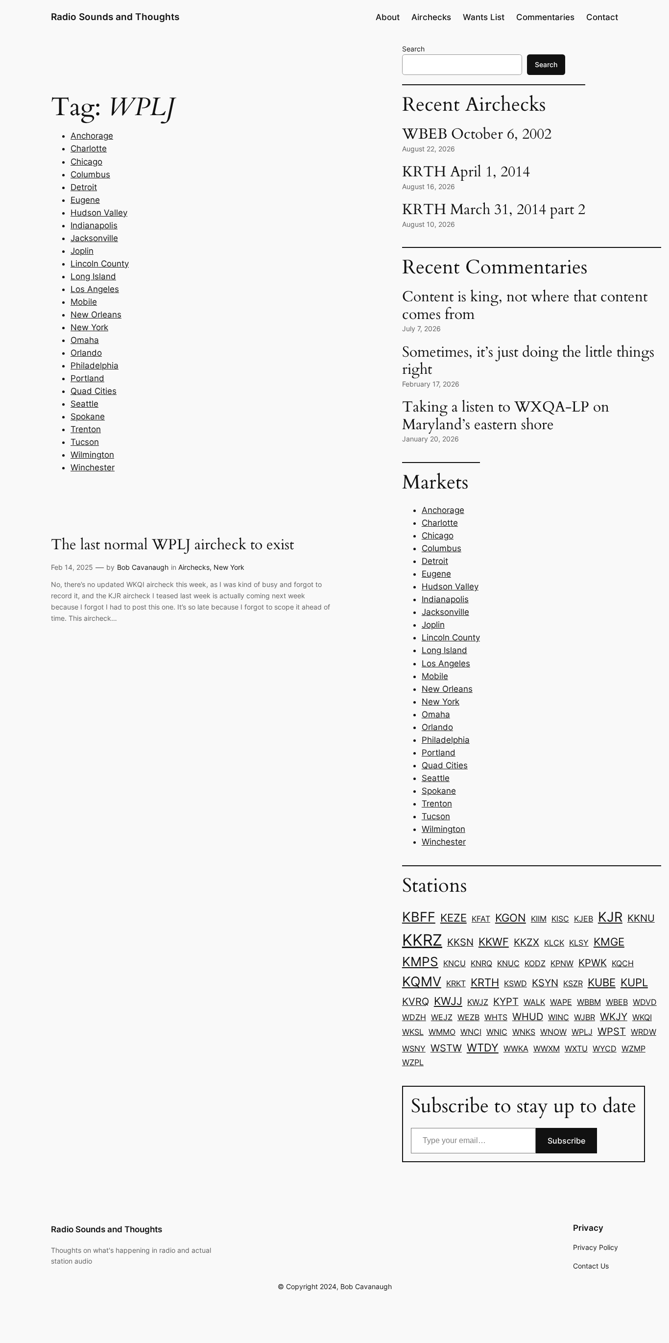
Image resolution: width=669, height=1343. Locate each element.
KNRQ (481, 963)
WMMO (442, 1032)
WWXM (546, 1048)
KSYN (545, 983)
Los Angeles (95, 289)
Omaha (85, 340)
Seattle (84, 404)
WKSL (413, 1032)
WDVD (645, 1002)
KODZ (535, 963)
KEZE (453, 917)
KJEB (583, 919)
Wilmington (92, 455)
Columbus (90, 174)
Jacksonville (94, 238)
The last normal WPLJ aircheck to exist (172, 545)
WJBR (584, 1017)
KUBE (602, 982)
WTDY (483, 1047)
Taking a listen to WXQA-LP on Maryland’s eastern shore (505, 416)
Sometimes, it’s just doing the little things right (528, 361)
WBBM (589, 1002)
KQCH (623, 963)
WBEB (617, 1002)
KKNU (641, 918)
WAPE (561, 1002)
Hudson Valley (99, 213)
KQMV (421, 982)
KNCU (454, 963)
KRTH (485, 982)
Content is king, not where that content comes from (524, 306)
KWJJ (448, 1001)
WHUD (527, 1017)
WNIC (496, 1032)
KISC (560, 919)
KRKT (456, 983)
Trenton (86, 429)
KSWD (515, 983)
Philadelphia (95, 365)
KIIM (539, 919)
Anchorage (92, 136)
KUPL (634, 982)
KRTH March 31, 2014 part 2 (493, 210)
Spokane (88, 416)
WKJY (613, 1017)
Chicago (86, 162)
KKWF (493, 941)
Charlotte (89, 148)
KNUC (508, 963)
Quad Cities (94, 391)
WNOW (553, 1032)
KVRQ (415, 1001)
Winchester (93, 467)
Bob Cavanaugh (142, 567)
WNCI (470, 1032)
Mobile (84, 302)
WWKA (515, 1048)
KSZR (573, 983)
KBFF (418, 917)
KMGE (609, 941)
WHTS (495, 1017)
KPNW (561, 963)
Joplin (82, 251)
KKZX (526, 942)
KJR (610, 917)
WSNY (414, 1048)
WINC (558, 1017)
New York (89, 327)
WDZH (414, 1017)
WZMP (633, 1048)
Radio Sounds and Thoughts (115, 17)
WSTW (446, 1048)
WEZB (468, 1017)
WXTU (576, 1048)
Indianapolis (94, 225)
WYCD (605, 1048)
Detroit (84, 187)
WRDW (643, 1032)
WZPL (413, 1062)
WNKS (523, 1032)
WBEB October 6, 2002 (476, 135)
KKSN (460, 942)
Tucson (85, 442)
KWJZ (477, 1002)
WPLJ (582, 1032)
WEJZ (442, 1017)
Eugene (85, 200)
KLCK (554, 943)
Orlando (86, 353)
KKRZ (422, 940)
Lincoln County (100, 264)
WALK (534, 1002)
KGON (510, 917)
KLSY (579, 943)
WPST (611, 1031)
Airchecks (194, 567)
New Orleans (96, 314)
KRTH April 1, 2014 (466, 172)
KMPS (420, 961)
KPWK (592, 963)
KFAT (481, 919)
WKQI (642, 1017)
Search (413, 49)
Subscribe (566, 1141)
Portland (87, 378)
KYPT (506, 1001)
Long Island (93, 276)
